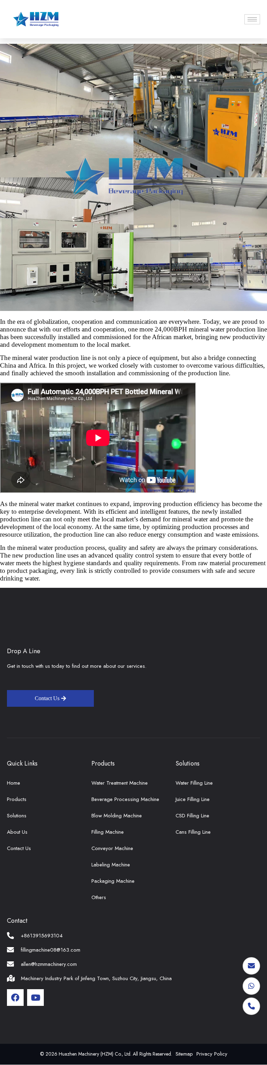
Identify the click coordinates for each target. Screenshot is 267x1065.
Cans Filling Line (193, 832)
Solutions (16, 815)
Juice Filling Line (193, 799)
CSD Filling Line (192, 815)
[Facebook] (15, 997)
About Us (17, 832)
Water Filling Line (194, 783)
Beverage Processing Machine (125, 799)
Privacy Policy (211, 1054)
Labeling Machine (110, 864)
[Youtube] (35, 997)
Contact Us (19, 848)
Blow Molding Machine (116, 815)
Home (13, 783)
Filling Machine (107, 832)
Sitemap (184, 1054)
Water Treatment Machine (119, 783)
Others (98, 897)
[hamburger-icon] (252, 19)
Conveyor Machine (112, 848)
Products (16, 799)
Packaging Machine (113, 881)
